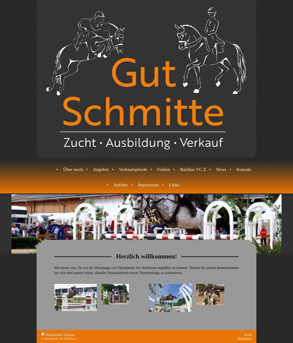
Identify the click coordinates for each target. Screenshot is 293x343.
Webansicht (244, 338)
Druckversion (53, 334)
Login (248, 334)
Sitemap (69, 334)
